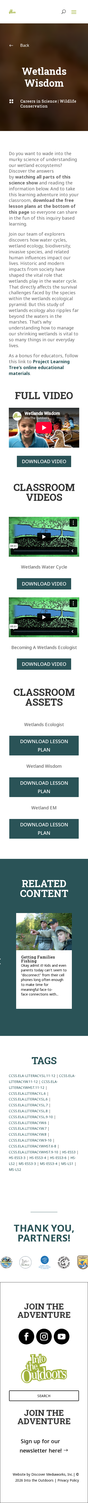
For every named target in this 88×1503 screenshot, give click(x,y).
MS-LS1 (67, 1163)
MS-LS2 (15, 1169)
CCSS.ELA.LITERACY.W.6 (27, 1122)
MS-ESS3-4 (48, 1163)
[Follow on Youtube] (61, 1336)
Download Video (44, 461)
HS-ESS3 (69, 1152)
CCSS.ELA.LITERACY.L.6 (27, 1093)
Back (24, 45)
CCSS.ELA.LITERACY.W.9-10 (30, 1140)
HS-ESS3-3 (17, 1157)
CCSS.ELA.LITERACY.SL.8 (28, 1111)
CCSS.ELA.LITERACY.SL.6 (28, 1099)
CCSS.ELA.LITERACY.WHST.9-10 (33, 1152)
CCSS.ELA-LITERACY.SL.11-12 (32, 1075)
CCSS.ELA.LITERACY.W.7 (27, 1128)
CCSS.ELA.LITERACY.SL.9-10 (31, 1116)
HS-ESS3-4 (37, 1157)
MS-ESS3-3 (27, 1163)
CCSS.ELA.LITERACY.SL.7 (28, 1105)
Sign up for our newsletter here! (41, 1445)
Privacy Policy (68, 1480)
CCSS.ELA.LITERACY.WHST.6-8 (32, 1146)
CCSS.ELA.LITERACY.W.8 (27, 1134)
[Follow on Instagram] (44, 1336)
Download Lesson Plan (44, 745)
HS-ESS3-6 (58, 1157)
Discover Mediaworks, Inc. (52, 1474)
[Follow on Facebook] (26, 1336)
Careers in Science (38, 101)
